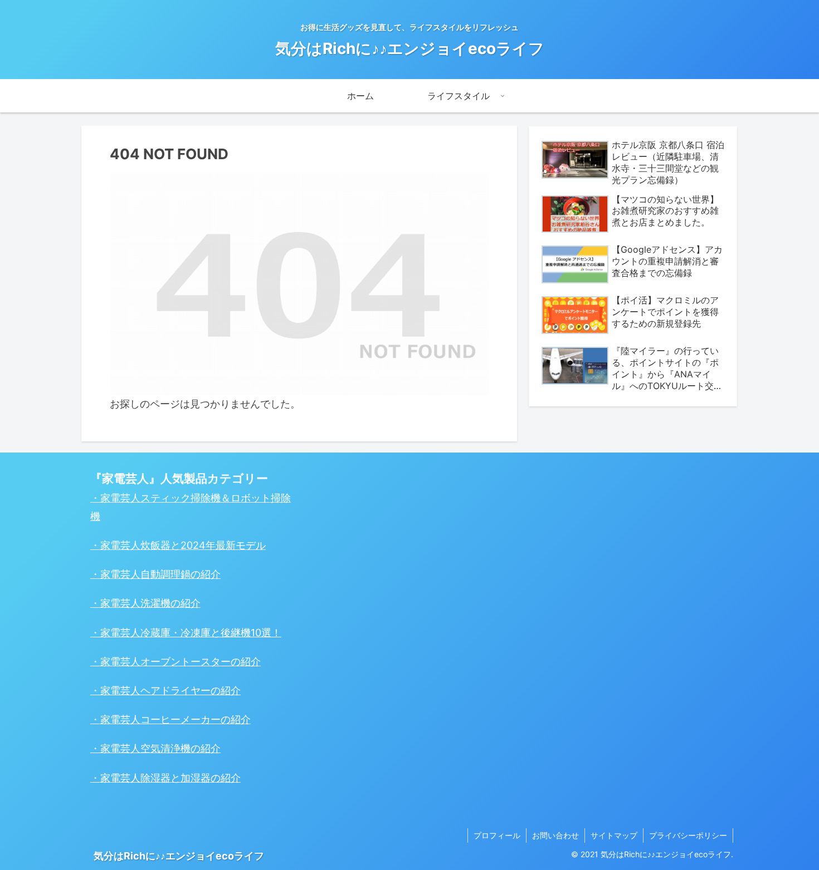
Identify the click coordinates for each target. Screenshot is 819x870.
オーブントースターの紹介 (200, 661)
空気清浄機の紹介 (180, 748)
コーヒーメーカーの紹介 (195, 719)
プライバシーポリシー (688, 835)
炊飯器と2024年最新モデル (203, 545)
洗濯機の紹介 (170, 603)
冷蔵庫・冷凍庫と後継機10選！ (210, 632)
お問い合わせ (555, 835)
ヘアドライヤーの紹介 (190, 690)
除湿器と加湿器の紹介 (190, 778)
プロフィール (497, 835)
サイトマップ (614, 835)
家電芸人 (120, 545)
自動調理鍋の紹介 (180, 574)
